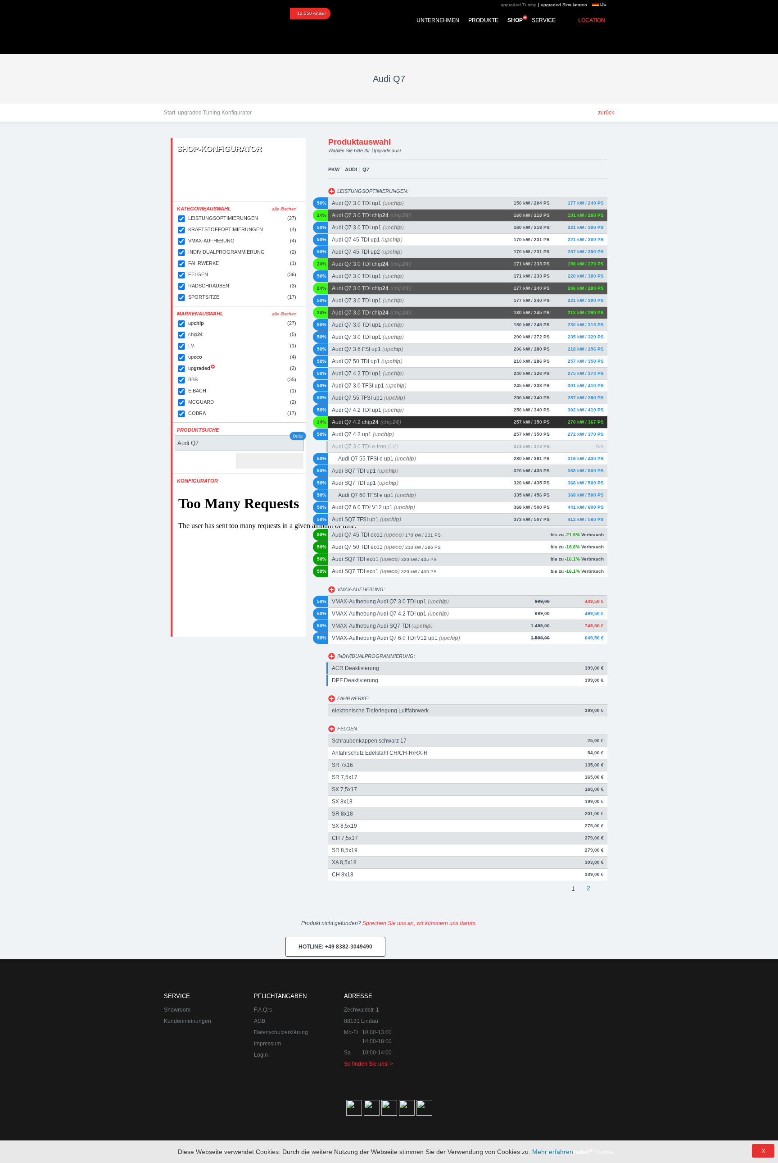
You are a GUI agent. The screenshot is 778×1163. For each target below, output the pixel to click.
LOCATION (591, 20)
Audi (351, 169)
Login (261, 1055)
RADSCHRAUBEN (242, 285)
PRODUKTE (483, 20)
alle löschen (284, 208)
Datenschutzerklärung (281, 1032)
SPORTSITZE (242, 297)
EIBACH (242, 390)
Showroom (177, 1010)
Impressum (267, 1043)
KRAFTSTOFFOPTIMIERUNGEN (242, 229)
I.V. (242, 345)
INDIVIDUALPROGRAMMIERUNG (242, 252)
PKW (333, 169)
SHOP (515, 20)
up (242, 323)
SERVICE (544, 20)
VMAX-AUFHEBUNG (242, 240)
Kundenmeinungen (187, 1021)
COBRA (242, 413)
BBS (242, 379)
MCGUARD (242, 402)
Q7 (365, 169)
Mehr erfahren (552, 1151)
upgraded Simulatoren (564, 4)
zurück (606, 112)
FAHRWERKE (242, 263)
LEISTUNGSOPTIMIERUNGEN (242, 218)
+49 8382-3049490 (335, 947)
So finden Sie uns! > (368, 1064)
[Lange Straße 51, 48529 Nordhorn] (565, 1037)
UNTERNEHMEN (437, 20)
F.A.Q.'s (263, 1010)
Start (169, 112)
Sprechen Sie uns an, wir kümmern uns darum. (419, 923)
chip (242, 334)
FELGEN (242, 274)
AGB (259, 1021)
